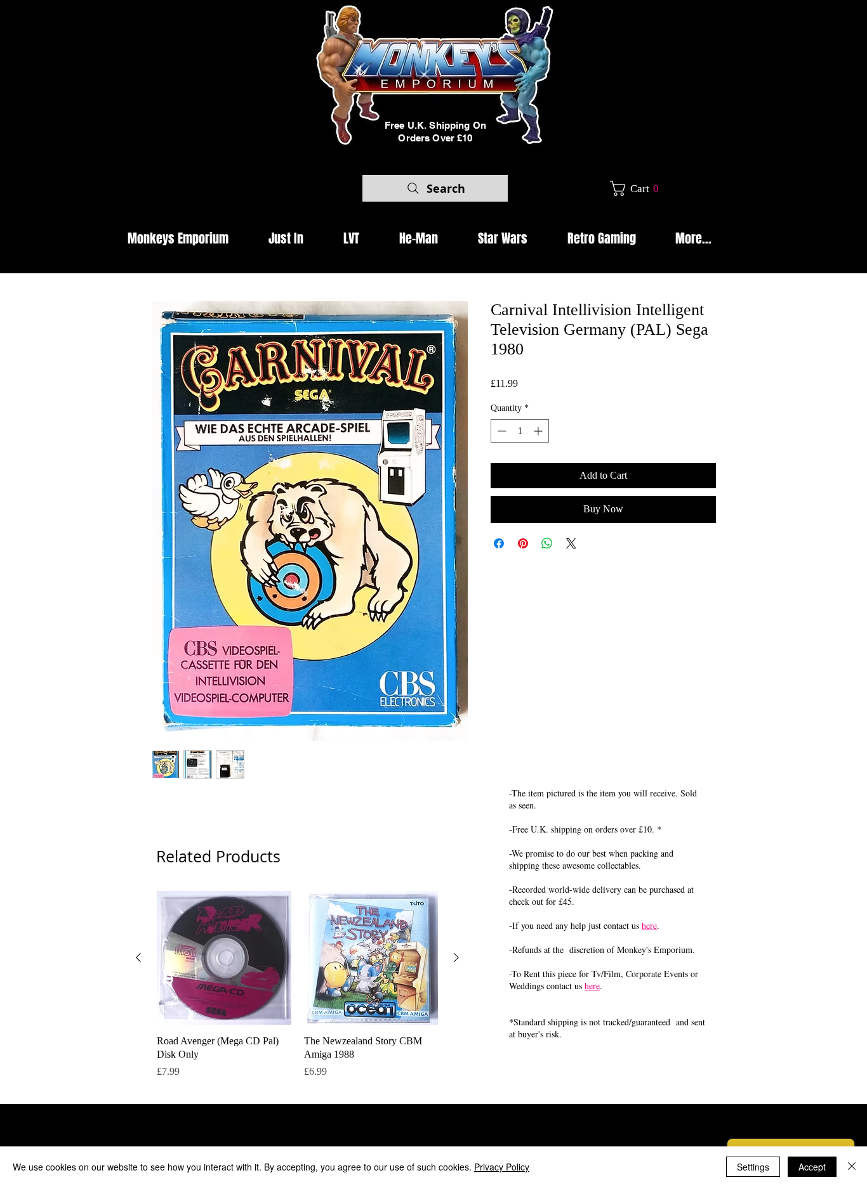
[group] (297, 991)
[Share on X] (571, 543)
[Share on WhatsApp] (547, 543)
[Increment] (539, 431)
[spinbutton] (519, 431)
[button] (639, 188)
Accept (812, 1166)
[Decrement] (500, 431)
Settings (753, 1166)
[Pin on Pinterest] (523, 543)
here (649, 925)
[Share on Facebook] (498, 543)
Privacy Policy (501, 1166)
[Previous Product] (138, 957)
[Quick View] (224, 958)
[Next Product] (456, 957)
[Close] (851, 1167)
